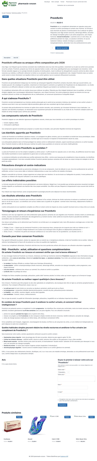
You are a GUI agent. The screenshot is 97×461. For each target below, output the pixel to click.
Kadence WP (64, 456)
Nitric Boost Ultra (81, 439)
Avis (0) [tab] (16, 57)
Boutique (47, 1)
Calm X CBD (55, 439)
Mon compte (55, 1)
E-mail (60, 392)
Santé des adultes (60, 52)
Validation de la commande (65, 5)
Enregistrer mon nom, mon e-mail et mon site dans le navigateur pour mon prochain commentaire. (77, 399)
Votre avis (61, 374)
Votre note (61, 369)
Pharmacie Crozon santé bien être (76, 1)
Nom (60, 384)
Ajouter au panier (62, 48)
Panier (62, 1)
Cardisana (7, 439)
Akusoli (30, 439)
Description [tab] (7, 57)
